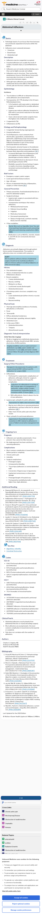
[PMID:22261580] (15, 531)
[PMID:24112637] (21, 703)
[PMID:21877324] (28, 502)
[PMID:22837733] (29, 496)
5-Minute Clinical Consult (15, 19)
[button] (36, 14)
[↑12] (21, 798)
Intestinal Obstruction (14, 551)
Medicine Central (15, 3)
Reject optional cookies (21, 904)
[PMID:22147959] (28, 660)
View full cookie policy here (11, 891)
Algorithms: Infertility (13, 549)
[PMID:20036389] (15, 710)
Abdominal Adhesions (12, 27)
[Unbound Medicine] (37, 3)
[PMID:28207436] (15, 541)
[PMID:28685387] (28, 671)
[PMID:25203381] (15, 681)
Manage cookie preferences (21, 910)
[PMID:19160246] (22, 515)
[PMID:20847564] (29, 521)
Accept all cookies (21, 898)
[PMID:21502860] (28, 689)
